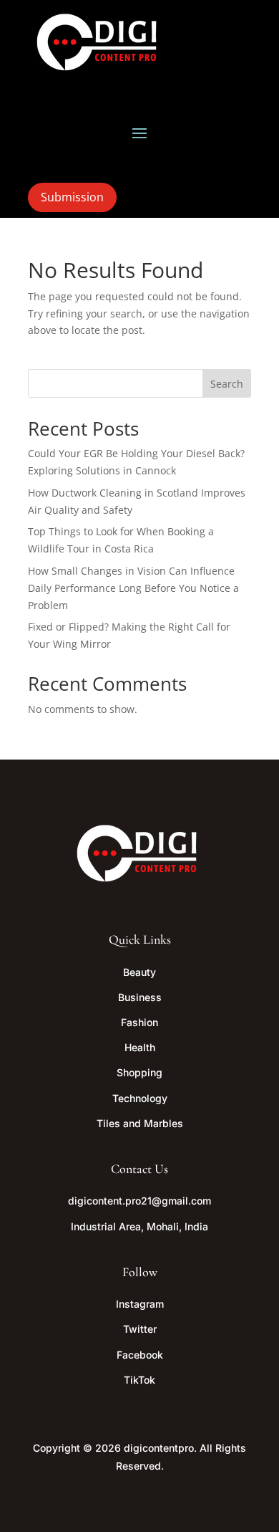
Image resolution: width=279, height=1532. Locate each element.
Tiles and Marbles (140, 1123)
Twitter (140, 1329)
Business (140, 997)
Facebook (140, 1355)
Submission (72, 197)
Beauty (139, 972)
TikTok (139, 1380)
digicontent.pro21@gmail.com (139, 1201)
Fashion (139, 1022)
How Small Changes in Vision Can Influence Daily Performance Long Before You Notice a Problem (133, 588)
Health (139, 1047)
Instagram (140, 1304)
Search (226, 384)
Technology (139, 1098)
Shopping (139, 1072)
